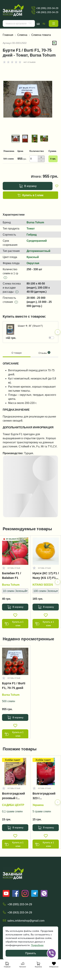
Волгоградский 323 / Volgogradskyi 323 (44, 796)
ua (38, 23)
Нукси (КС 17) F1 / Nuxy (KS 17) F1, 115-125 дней (46, 576)
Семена (22, 34)
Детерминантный (38, 251)
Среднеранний (37, 240)
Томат (31, 228)
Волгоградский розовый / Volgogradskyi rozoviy (13, 796)
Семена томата (41, 34)
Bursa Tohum (35, 222)
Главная (8, 34)
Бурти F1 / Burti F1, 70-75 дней (13, 685)
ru (44, 23)
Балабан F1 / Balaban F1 (11, 575)
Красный (33, 257)
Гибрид (32, 234)
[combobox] (19, 23)
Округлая (33, 263)
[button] (53, 23)
